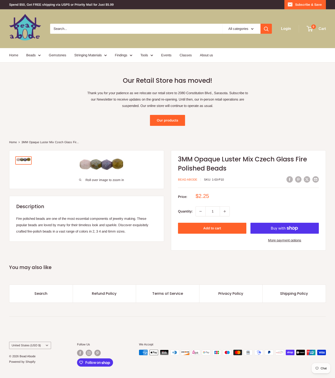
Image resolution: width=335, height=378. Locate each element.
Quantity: (185, 211)
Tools (144, 55)
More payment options (284, 240)
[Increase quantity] (224, 211)
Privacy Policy (230, 293)
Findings (121, 55)
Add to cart (212, 228)
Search (40, 293)
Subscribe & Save (308, 4)
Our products (167, 120)
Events (166, 55)
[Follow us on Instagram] (89, 353)
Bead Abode (187, 179)
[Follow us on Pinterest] (97, 353)
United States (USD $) (26, 345)
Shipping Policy (294, 293)
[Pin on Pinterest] (298, 179)
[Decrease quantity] (200, 211)
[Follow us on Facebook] (80, 353)
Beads (31, 55)
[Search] (266, 29)
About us (206, 55)
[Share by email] (315, 179)
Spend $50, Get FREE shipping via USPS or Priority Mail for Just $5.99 (61, 4)
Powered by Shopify (22, 361)
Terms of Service (167, 293)
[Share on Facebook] (289, 179)
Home (13, 55)
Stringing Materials (88, 55)
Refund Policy (104, 293)
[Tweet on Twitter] (307, 179)
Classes (186, 55)
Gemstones (57, 55)
